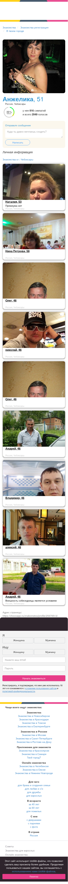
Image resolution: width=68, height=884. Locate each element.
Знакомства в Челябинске (34, 766)
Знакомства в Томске (34, 722)
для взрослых (34, 795)
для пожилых (33, 811)
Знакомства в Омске (34, 769)
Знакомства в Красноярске (34, 750)
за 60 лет (34, 807)
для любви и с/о (34, 788)
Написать (17, 142)
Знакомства (9, 27)
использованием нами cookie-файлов (33, 871)
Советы (9, 846)
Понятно (34, 876)
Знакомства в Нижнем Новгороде (34, 773)
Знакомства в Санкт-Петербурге (34, 738)
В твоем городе (15, 31)
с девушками (34, 819)
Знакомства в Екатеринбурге (34, 726)
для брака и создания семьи (34, 785)
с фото (34, 826)
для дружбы (34, 792)
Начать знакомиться (33, 678)
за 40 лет (34, 804)
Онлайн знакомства (16, 854)
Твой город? (34, 757)
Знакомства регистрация (34, 27)
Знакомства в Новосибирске (34, 716)
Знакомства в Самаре (34, 754)
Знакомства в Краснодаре (34, 719)
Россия (34, 835)
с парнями (34, 823)
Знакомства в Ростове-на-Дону (34, 742)
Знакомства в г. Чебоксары (18, 159)
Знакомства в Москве (34, 735)
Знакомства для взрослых (20, 850)
